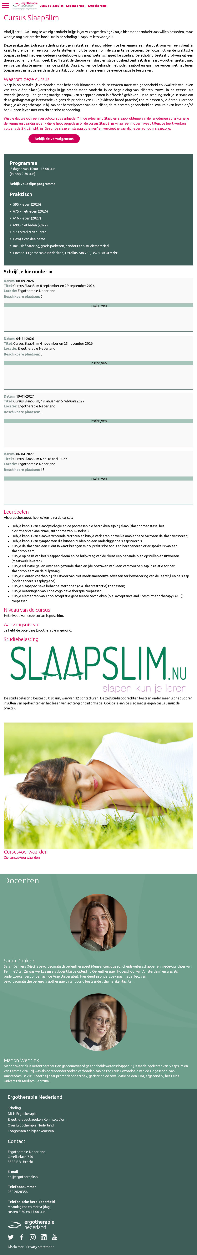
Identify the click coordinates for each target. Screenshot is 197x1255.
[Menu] (5, 6)
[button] (98, 305)
